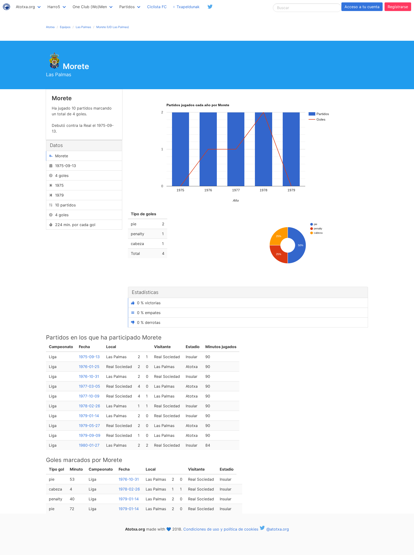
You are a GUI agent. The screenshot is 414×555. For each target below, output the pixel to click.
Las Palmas (83, 27)
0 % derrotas (148, 322)
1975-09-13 (89, 356)
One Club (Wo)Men (90, 6)
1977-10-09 (89, 396)
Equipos (65, 27)
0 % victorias (149, 302)
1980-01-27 (89, 445)
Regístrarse (398, 6)
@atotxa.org (277, 529)
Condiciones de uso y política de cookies (220, 529)
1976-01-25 (89, 366)
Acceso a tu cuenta (362, 6)
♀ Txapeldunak (186, 6)
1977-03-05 (89, 386)
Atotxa (50, 27)
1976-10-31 (89, 376)
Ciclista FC (157, 6)
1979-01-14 (89, 415)
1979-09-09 (89, 435)
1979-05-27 (89, 425)
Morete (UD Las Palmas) (112, 27)
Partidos (127, 6)
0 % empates (149, 312)
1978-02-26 (89, 405)
